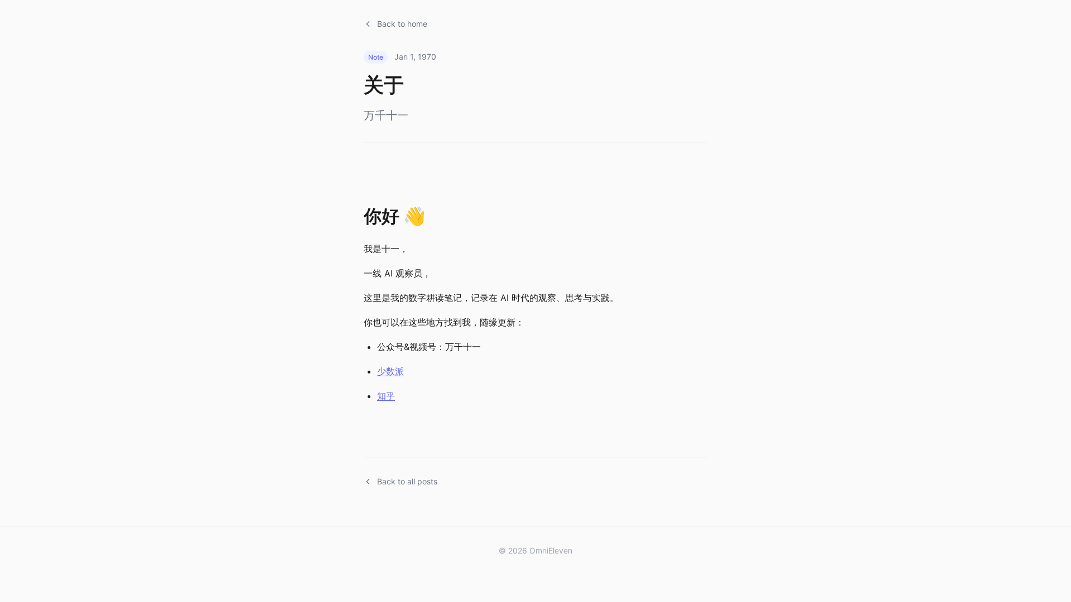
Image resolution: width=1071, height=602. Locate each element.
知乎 (386, 395)
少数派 (390, 371)
